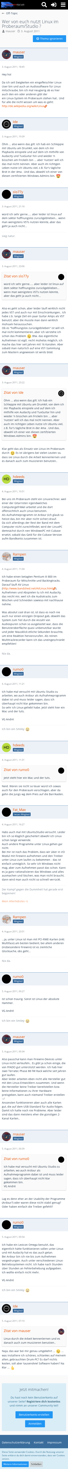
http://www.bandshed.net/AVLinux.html (28, 588)
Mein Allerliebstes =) (15, 901)
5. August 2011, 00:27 (13, 991)
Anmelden (35, 1423)
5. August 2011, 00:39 (13, 1148)
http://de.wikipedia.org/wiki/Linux (23, 106)
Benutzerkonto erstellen (34, 1414)
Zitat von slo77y (16, 276)
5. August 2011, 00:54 (13, 1236)
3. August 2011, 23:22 (13, 382)
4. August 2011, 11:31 (13, 759)
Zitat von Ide (13, 392)
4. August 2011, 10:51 (13, 491)
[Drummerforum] (13, 5)
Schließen (36, 1464)
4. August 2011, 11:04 (13, 569)
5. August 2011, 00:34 (13, 1051)
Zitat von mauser (17, 1330)
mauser (10, 31)
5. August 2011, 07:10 (13, 1321)
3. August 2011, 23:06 (13, 266)
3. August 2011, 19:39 (13, 136)
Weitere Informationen (15, 1464)
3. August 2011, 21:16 (13, 206)
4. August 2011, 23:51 (13, 931)
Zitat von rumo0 (16, 769)
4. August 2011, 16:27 (13, 824)
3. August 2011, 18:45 (13, 66)
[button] (63, 5)
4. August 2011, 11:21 (13, 683)
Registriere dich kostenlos (43, 1401)
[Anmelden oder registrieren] (53, 5)
